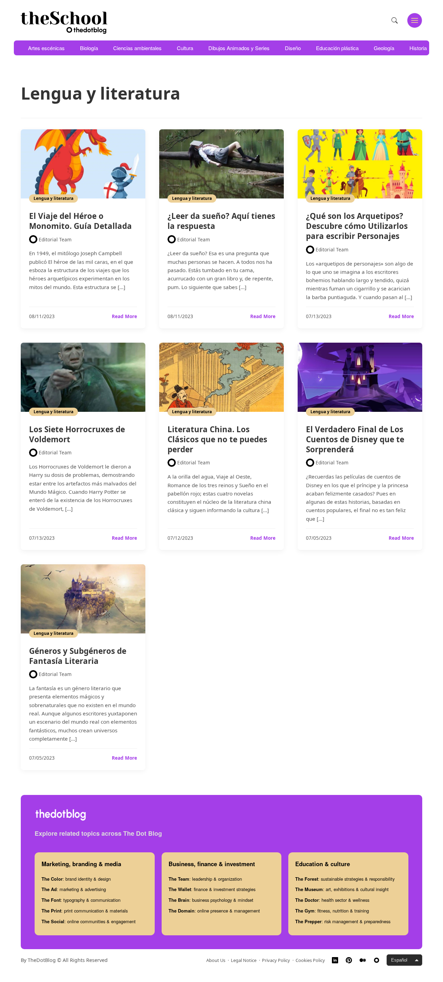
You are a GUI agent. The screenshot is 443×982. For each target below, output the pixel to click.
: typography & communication (81, 900)
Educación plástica (337, 48)
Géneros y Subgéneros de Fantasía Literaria (77, 656)
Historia (418, 48)
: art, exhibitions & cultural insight (342, 889)
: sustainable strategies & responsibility (345, 879)
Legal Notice (243, 960)
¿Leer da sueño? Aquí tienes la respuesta (221, 221)
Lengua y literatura (53, 198)
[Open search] (394, 20)
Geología (384, 48)
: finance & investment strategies (212, 889)
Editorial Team (55, 239)
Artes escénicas (46, 48)
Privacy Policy (276, 960)
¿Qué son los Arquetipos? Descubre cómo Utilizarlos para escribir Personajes (357, 226)
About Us (215, 960)
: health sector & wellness (332, 900)
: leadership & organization (205, 879)
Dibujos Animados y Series (239, 48)
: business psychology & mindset (211, 900)
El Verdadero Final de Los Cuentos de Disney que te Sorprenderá (355, 439)
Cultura (185, 48)
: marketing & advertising (74, 889)
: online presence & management (214, 910)
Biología (89, 48)
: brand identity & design (76, 879)
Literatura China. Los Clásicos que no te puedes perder (217, 439)
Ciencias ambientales (137, 48)
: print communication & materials (85, 910)
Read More (124, 316)
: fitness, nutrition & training (332, 910)
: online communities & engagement (89, 921)
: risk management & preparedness (342, 921)
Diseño (293, 48)
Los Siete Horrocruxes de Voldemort (77, 434)
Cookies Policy (310, 960)
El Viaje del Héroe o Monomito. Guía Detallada (80, 221)
